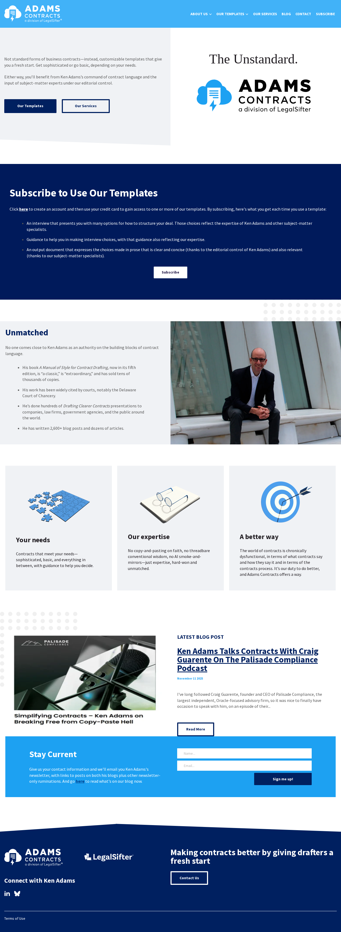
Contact (303, 13)
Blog (286, 13)
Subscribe (325, 13)
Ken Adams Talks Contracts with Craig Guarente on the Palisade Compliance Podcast (247, 659)
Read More (195, 729)
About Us (199, 13)
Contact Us (189, 877)
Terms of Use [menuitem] (14, 918)
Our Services (265, 13)
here (23, 209)
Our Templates (230, 13)
